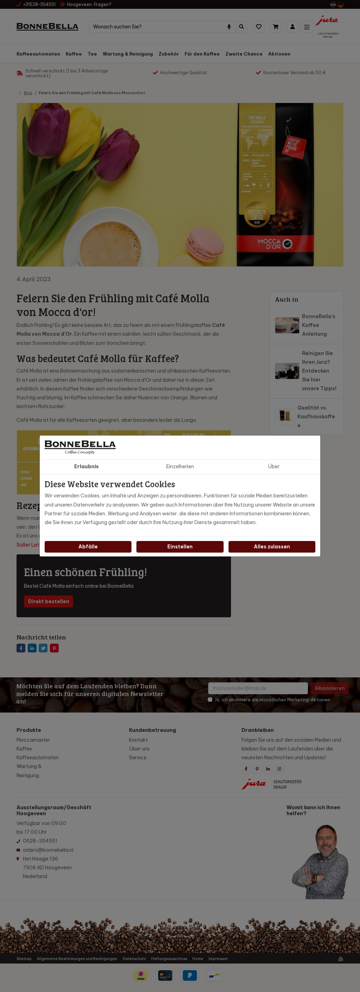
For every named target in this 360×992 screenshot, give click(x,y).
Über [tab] (273, 466)
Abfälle (88, 546)
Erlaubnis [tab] (86, 466)
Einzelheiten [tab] (180, 466)
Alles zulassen (272, 546)
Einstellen (180, 546)
